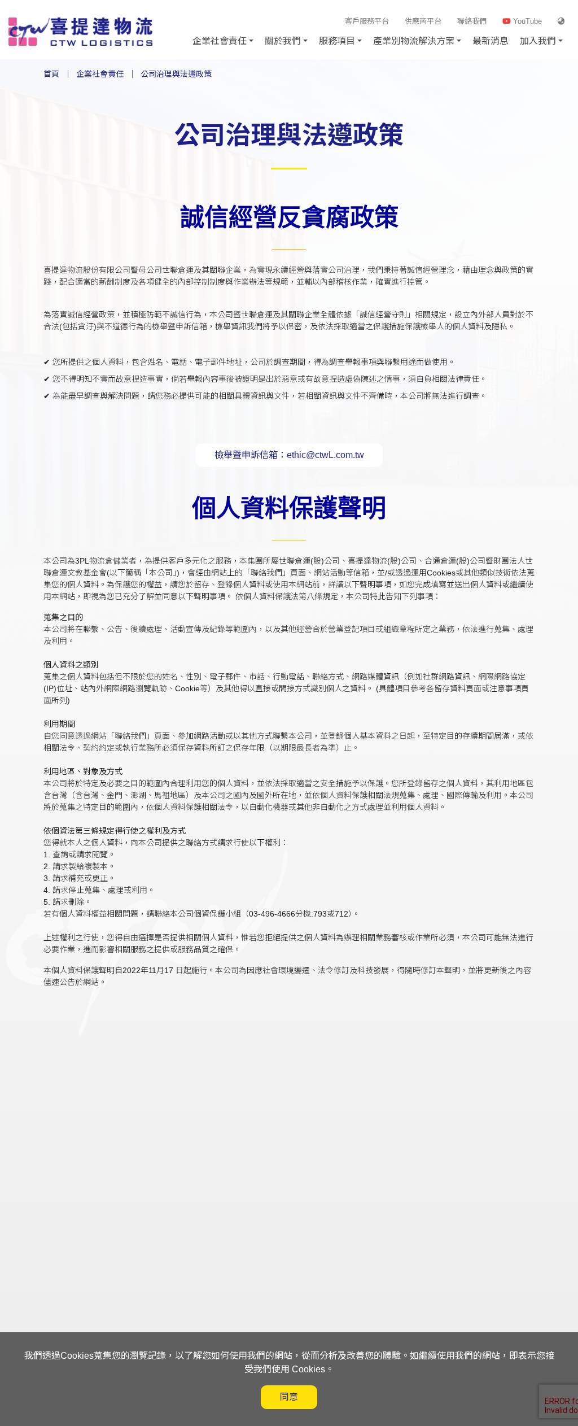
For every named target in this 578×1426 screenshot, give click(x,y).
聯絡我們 (472, 21)
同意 (289, 1397)
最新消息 (490, 41)
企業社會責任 (100, 74)
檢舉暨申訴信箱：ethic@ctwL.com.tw (289, 455)
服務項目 (337, 41)
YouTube (526, 21)
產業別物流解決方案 (413, 41)
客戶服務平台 (367, 21)
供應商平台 (423, 21)
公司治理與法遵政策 (176, 74)
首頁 (51, 74)
